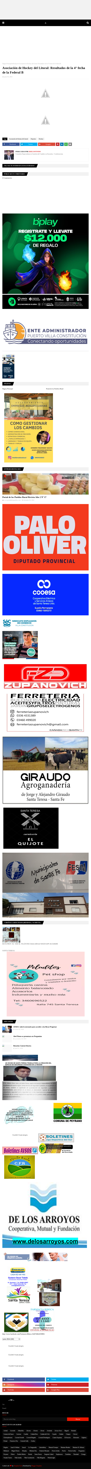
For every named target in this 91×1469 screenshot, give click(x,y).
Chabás (61, 1434)
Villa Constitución (29, 1458)
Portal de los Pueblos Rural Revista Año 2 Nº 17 (24, 497)
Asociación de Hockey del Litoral (18, 139)
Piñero (13, 1454)
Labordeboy (42, 1447)
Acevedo (12, 1431)
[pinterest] (67, 1385)
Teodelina (68, 1454)
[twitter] (67, 1379)
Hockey (15, 63)
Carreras (18, 1434)
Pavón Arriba (72, 1451)
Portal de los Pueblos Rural (54, 389)
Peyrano (6, 1454)
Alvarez (35, 1431)
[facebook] (23, 1379)
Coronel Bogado (31, 1437)
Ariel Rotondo (34, 151)
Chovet (75, 1434)
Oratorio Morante (44, 1451)
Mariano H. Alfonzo (78, 1447)
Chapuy (68, 1434)
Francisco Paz (14, 1441)
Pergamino (82, 1451)
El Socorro (68, 1437)
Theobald (76, 1454)
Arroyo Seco (58, 1431)
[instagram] (23, 1385)
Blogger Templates (36, 1466)
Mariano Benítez (65, 1447)
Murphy (24, 1451)
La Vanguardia (32, 1447)
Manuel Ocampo (53, 1447)
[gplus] (67, 1390)
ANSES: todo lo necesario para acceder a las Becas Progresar (35, 1027)
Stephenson (59, 1454)
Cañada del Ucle (45, 1434)
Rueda (30, 1454)
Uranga (83, 1454)
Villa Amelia (18, 1458)
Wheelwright (51, 1458)
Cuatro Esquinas (57, 1437)
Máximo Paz (33, 1451)
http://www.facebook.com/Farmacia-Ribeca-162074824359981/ (23, 1334)
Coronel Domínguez (44, 1437)
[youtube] (23, 1390)
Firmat (5, 1441)
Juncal (24, 1447)
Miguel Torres (15, 1451)
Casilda (26, 1434)
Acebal (5, 1431)
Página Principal (6, 63)
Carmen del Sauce (9, 1434)
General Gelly (24, 1441)
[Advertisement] (45, 42)
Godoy (33, 1441)
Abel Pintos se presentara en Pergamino (27, 1036)
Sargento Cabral (48, 1454)
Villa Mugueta (41, 1458)
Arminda (49, 1431)
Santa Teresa (38, 1454)
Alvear (42, 1431)
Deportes (33, 139)
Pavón (64, 1451)
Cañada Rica (34, 1434)
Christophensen (8, 1437)
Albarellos (21, 1431)
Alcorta (28, 1431)
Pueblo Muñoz (21, 1454)
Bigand (67, 1431)
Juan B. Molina (15, 1447)
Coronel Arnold (19, 1437)
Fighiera (84, 1437)
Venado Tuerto (8, 1458)
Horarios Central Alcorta (22, 1046)
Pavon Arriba (55, 1451)
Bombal (73, 1431)
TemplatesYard (18, 1466)
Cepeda (54, 1434)
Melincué (6, 1451)
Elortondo (76, 1437)
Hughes (6, 1447)
